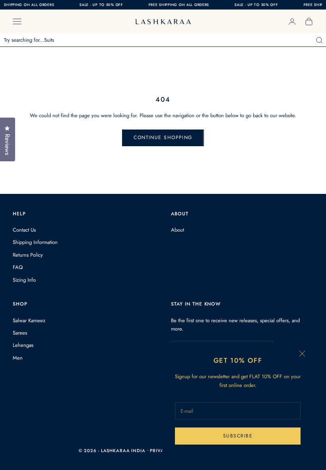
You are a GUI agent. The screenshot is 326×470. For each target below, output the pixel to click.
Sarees (20, 333)
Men (18, 358)
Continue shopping (163, 137)
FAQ (18, 267)
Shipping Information (35, 242)
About (177, 230)
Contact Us (24, 230)
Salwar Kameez (29, 320)
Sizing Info (24, 280)
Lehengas (23, 345)
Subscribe (237, 435)
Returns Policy (28, 255)
